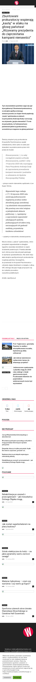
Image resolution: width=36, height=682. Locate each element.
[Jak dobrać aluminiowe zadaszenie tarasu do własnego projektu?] (7, 360)
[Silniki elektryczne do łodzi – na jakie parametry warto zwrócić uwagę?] (18, 541)
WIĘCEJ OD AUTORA (22, 338)
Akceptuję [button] (17, 677)
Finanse (5, 362)
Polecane (5, 491)
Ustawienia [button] (7, 677)
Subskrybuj (28, 404)
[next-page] (6, 388)
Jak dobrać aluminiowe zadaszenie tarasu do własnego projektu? (22, 360)
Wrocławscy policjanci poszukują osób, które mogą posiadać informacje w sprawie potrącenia (17, 442)
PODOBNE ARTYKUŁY (8, 338)
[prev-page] (3, 388)
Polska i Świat (16, 9)
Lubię (7, 404)
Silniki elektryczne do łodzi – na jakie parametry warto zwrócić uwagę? (17, 554)
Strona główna (6, 9)
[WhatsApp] (24, 329)
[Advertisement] (18, 84)
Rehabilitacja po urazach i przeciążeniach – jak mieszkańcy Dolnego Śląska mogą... (17, 496)
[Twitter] (15, 329)
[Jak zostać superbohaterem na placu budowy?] (18, 514)
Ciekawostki (6, 348)
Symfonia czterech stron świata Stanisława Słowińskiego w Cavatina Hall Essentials (16, 611)
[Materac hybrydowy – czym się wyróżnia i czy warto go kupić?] (18, 571)
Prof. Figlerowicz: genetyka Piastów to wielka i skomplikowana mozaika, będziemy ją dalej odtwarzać (23, 348)
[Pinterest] (20, 329)
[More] (29, 329)
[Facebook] (10, 329)
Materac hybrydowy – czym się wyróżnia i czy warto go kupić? (16, 582)
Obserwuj (18, 404)
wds (7, 41)
